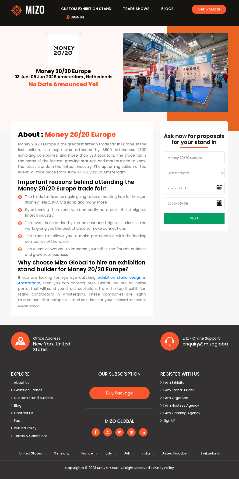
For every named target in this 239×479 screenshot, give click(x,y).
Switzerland (210, 453)
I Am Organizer (175, 397)
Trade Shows (136, 8)
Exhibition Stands (28, 390)
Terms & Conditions (31, 435)
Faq (17, 420)
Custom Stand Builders (33, 397)
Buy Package (119, 393)
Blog (17, 405)
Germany (62, 453)
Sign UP (169, 420)
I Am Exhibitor (174, 382)
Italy (108, 453)
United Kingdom (175, 453)
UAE (127, 453)
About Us (21, 382)
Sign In (77, 17)
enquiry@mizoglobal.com (205, 344)
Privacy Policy (162, 467)
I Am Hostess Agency (181, 405)
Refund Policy (25, 428)
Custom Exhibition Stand (86, 8)
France (87, 453)
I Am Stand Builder (178, 390)
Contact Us (23, 413)
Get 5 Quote (209, 9)
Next (194, 218)
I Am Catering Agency (181, 413)
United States (30, 453)
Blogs (167, 8)
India (146, 453)
